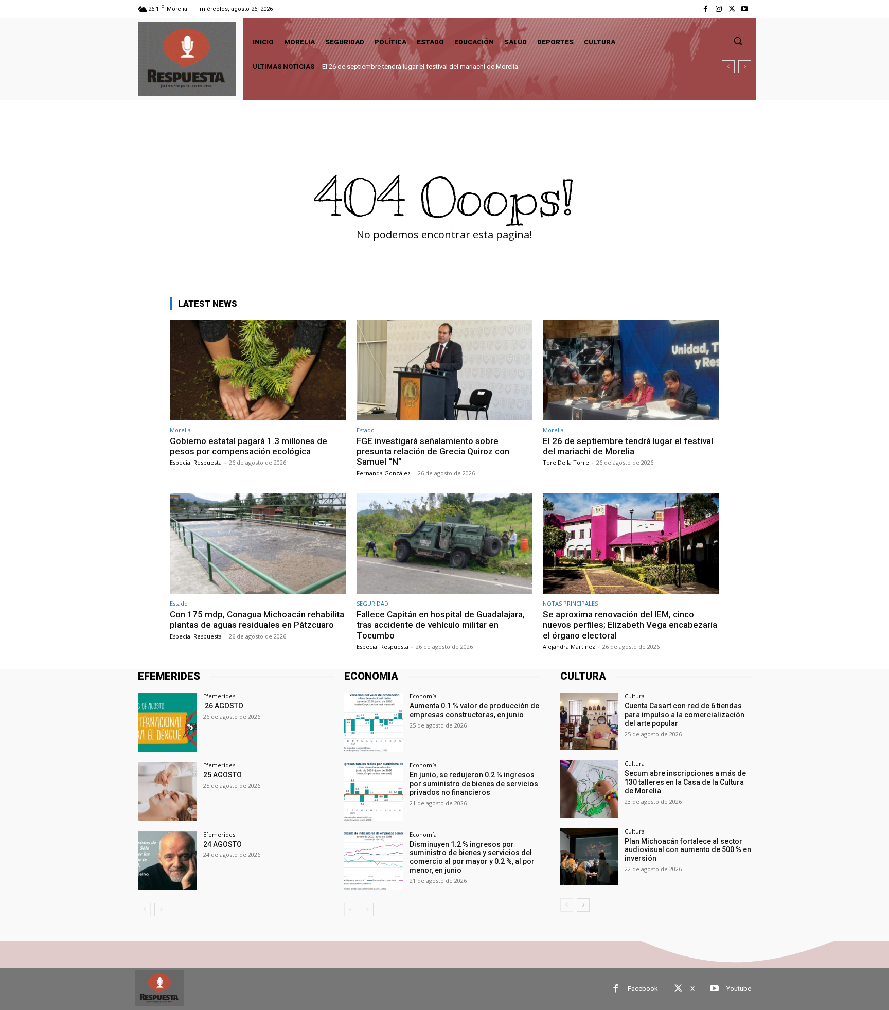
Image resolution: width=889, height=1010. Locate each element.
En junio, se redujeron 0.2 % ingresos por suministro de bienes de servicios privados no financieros (474, 783)
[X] (731, 9)
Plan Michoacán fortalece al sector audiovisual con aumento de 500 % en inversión (688, 850)
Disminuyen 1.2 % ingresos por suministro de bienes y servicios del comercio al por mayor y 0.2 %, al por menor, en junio (472, 857)
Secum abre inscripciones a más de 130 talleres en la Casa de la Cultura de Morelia (685, 782)
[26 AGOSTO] (167, 722)
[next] (744, 66)
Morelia (180, 430)
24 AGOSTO (222, 844)
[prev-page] (144, 909)
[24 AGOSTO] (167, 860)
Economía (423, 696)
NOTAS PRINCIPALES (570, 603)
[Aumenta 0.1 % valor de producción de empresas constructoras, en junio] (373, 722)
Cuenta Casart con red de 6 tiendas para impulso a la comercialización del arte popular (684, 715)
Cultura (635, 696)
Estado (366, 430)
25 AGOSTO (222, 775)
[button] (737, 40)
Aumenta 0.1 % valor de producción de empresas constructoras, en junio (474, 710)
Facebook (643, 989)
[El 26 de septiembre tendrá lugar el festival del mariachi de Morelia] (631, 370)
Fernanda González (384, 473)
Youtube (738, 989)
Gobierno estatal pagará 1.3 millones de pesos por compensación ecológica (248, 446)
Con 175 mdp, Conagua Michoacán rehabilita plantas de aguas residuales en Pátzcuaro (451, 66)
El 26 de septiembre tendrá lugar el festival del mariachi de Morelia (628, 446)
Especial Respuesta (196, 462)
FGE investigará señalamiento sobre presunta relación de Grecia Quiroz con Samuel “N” (433, 451)
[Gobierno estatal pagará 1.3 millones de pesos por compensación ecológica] (258, 370)
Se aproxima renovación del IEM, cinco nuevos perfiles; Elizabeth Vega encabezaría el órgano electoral (630, 625)
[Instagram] (718, 9)
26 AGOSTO (223, 706)
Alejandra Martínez (569, 646)
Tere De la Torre (566, 462)
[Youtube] (744, 9)
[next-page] (160, 909)
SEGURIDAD (372, 603)
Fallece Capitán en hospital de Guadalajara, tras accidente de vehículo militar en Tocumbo (441, 625)
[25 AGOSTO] (167, 791)
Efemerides (219, 696)
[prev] (728, 66)
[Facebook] (705, 9)
